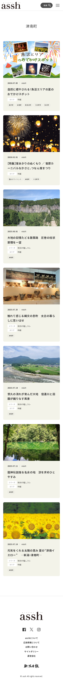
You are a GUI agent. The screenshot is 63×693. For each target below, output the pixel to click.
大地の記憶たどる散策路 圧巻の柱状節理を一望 (31, 240)
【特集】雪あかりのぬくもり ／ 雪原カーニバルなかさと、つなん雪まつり (30, 165)
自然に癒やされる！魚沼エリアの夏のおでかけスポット (30, 91)
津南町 (19, 105)
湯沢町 (11, 105)
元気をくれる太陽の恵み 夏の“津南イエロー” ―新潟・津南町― (31, 552)
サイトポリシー (31, 651)
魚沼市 (46, 105)
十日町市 (38, 105)
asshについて (31, 638)
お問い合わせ (31, 646)
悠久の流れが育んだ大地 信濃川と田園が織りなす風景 (31, 396)
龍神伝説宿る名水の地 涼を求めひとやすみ (31, 474)
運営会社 (31, 655)
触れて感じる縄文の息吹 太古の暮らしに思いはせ (31, 318)
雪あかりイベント (15, 179)
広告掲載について (31, 642)
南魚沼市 (28, 105)
